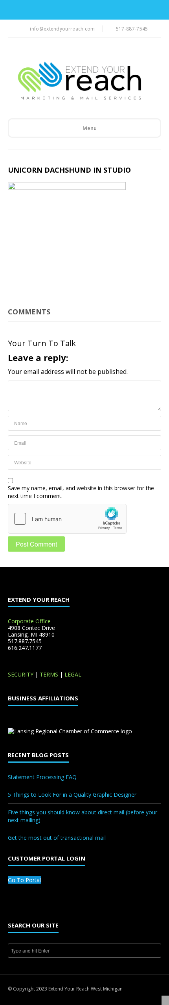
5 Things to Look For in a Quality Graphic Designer (72, 794)
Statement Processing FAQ (42, 777)
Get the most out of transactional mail (57, 837)
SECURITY (20, 674)
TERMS (49, 674)
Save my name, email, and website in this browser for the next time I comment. (81, 492)
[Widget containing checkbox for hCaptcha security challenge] (67, 519)
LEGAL (72, 674)
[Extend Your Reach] (79, 81)
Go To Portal (24, 880)
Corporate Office (29, 621)
